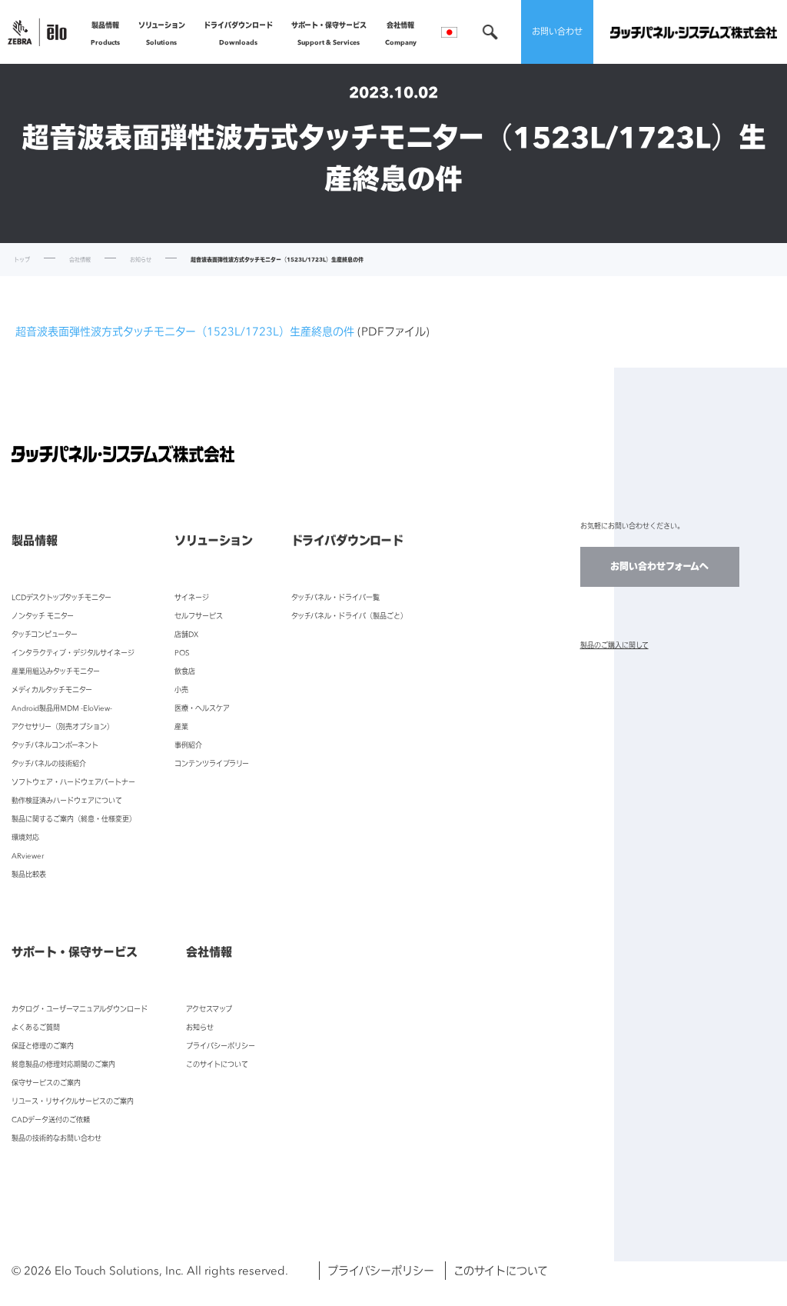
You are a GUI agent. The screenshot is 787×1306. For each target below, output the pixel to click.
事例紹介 (188, 745)
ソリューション (161, 34)
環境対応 (25, 837)
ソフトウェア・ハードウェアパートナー (73, 782)
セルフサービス (198, 616)
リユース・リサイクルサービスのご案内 (73, 1101)
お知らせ (140, 259)
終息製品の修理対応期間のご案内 (63, 1064)
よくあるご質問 (36, 1027)
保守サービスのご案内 (46, 1083)
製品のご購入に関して (614, 645)
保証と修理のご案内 (43, 1046)
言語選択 (449, 32)
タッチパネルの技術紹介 (49, 763)
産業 (181, 726)
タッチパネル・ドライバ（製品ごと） (349, 616)
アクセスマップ (209, 1009)
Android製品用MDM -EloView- (62, 708)
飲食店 (184, 671)
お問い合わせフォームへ (659, 566)
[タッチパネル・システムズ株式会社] (693, 32)
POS (182, 653)
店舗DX (186, 634)
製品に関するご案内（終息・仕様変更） (74, 819)
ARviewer (28, 856)
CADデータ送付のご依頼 (51, 1119)
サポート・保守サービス (329, 34)
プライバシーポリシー (220, 1046)
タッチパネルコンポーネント (55, 745)
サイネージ (191, 597)
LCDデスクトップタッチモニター (61, 597)
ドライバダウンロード (238, 34)
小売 (181, 690)
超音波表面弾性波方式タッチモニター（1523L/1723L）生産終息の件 (184, 331)
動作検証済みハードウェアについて (67, 800)
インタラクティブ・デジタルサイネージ (73, 653)
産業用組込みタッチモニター (56, 671)
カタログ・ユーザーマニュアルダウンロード (80, 1009)
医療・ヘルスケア (202, 708)
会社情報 (401, 34)
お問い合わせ (557, 31)
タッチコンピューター (45, 634)
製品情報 (105, 34)
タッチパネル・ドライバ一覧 (335, 597)
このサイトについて (217, 1064)
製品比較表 (29, 874)
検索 (490, 32)
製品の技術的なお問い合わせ (56, 1138)
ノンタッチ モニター (43, 616)
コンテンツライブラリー (211, 763)
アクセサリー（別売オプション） (63, 726)
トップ (22, 259)
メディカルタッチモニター (52, 690)
